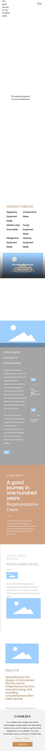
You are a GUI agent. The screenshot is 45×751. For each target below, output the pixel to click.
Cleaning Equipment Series (28, 242)
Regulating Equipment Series (12, 216)
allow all (22, 744)
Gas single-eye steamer (22, 265)
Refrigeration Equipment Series (13, 242)
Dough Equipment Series (28, 229)
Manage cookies (22, 738)
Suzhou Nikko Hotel (21, 564)
